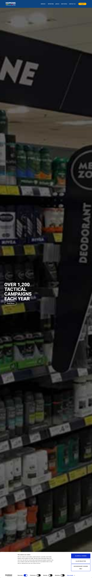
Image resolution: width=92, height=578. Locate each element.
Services (43, 4)
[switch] (39, 575)
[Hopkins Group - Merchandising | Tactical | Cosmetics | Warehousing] (11, 4)
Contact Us (72, 4)
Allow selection (81, 561)
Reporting (51, 4)
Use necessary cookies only (81, 567)
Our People (64, 4)
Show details (70, 575)
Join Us (57, 4)
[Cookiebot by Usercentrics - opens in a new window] (9, 575)
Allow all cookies (80, 555)
